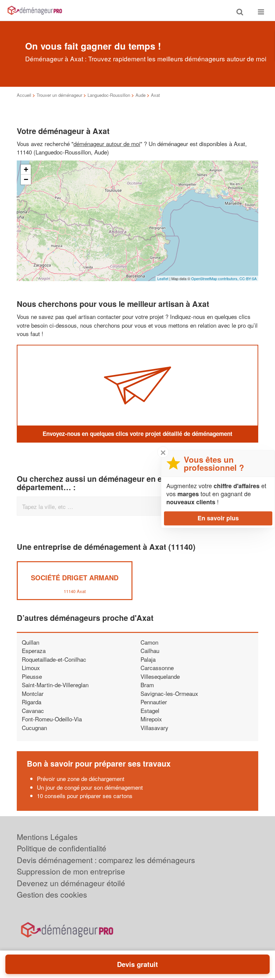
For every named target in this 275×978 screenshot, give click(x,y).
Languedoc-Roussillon (109, 95)
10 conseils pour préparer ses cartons (84, 795)
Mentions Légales (47, 836)
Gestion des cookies (52, 894)
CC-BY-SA (248, 278)
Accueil (24, 95)
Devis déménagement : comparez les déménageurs (106, 859)
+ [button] (26, 169)
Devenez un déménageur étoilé (71, 883)
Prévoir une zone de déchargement (80, 778)
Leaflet (162, 278)
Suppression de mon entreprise (71, 871)
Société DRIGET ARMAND (74, 577)
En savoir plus (218, 518)
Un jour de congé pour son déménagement (90, 787)
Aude (140, 95)
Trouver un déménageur (59, 95)
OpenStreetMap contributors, (215, 278)
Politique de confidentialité (61, 848)
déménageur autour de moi (106, 143)
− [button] (26, 179)
